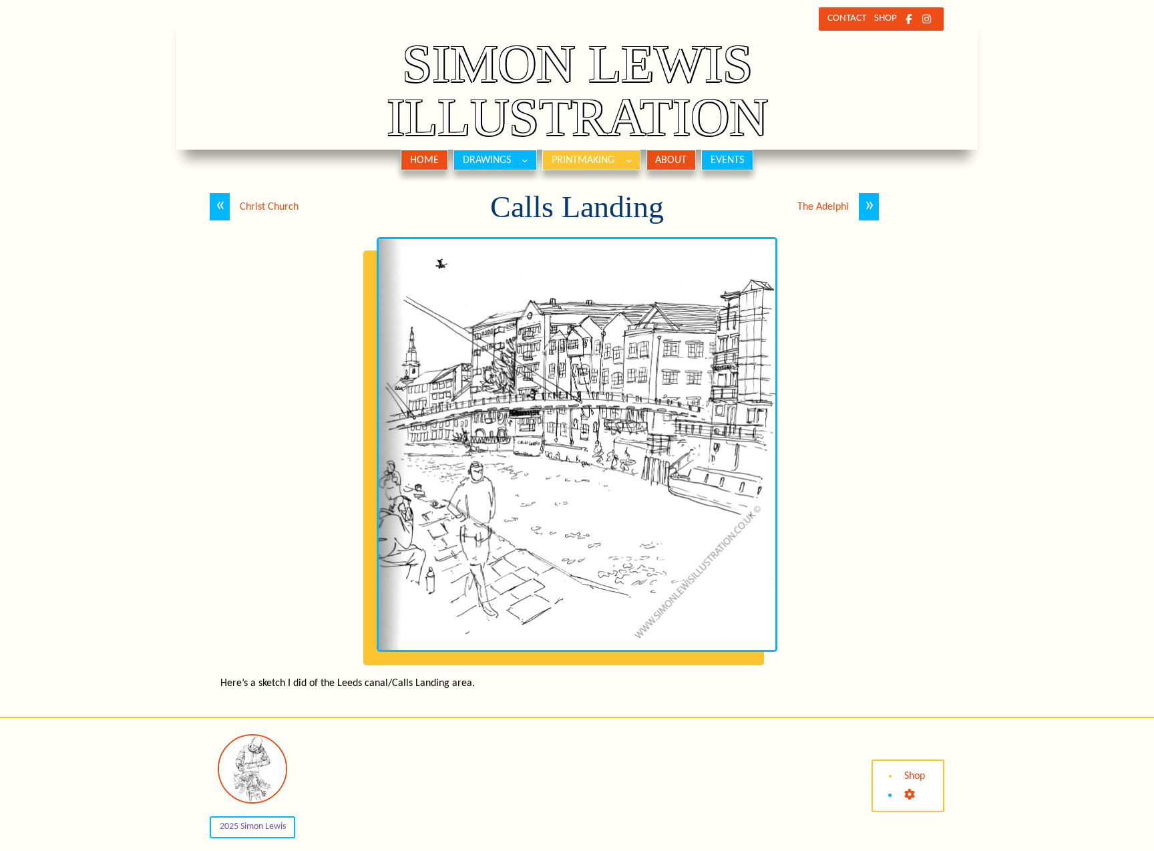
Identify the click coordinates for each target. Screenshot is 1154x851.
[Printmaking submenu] (629, 160)
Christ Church (269, 207)
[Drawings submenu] (525, 160)
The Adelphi (823, 207)
